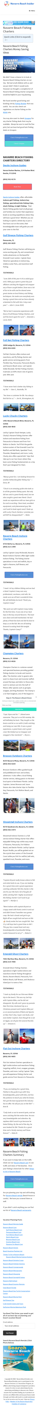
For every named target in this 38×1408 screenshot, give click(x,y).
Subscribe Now (19, 709)
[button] (18, 698)
